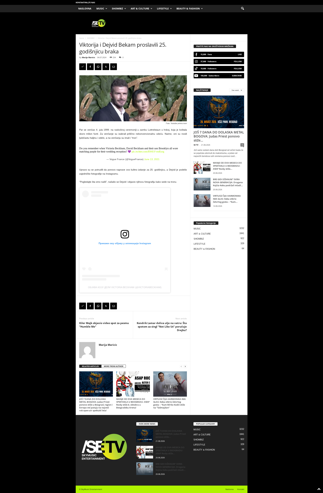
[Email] (113, 66)
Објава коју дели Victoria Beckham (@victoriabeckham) (125, 287)
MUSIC (100, 8)
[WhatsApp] (98, 66)
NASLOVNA (84, 8)
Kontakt (240, 489)
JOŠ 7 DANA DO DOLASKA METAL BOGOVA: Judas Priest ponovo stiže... (219, 136)
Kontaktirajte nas (85, 2)
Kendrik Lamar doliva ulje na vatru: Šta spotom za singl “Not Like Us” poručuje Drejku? (162, 326)
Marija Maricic (88, 57)
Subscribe (237, 75)
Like (240, 54)
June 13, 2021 (151, 159)
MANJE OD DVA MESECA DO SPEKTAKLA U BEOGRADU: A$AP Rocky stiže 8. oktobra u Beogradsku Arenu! (133, 403)
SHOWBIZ (117, 8)
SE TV (196, 145)
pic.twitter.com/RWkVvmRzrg (148, 151)
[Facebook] (90, 66)
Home (81, 38)
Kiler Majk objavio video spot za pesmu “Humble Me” (104, 324)
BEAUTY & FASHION (188, 8)
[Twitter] (105, 66)
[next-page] (185, 366)
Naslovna (229, 489)
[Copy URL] (82, 66)
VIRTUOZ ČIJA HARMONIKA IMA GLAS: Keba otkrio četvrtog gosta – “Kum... (227, 198)
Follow (238, 61)
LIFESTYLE (163, 8)
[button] (242, 8)
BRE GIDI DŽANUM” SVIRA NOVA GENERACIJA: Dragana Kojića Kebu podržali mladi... (228, 182)
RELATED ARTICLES (90, 366)
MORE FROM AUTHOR (113, 366)
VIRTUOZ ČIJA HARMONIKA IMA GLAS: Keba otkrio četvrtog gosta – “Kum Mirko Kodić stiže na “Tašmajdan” (169, 403)
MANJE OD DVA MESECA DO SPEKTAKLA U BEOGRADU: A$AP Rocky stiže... (227, 165)
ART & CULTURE (140, 8)
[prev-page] (181, 366)
